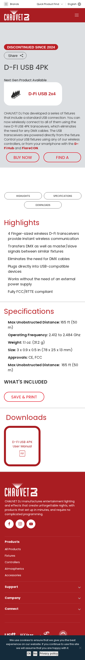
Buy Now (22, 157)
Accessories (13, 575)
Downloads (43, 205)
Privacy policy (49, 653)
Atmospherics (14, 569)
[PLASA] (46, 634)
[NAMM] (27, 634)
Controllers (12, 562)
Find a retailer (62, 158)
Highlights (23, 196)
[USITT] (10, 634)
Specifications (62, 196)
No (35, 653)
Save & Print (24, 397)
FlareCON (30, 148)
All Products (13, 549)
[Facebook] (9, 524)
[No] (80, 648)
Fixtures (10, 556)
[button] (11, 4)
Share (13, 56)
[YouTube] (30, 524)
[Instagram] (20, 524)
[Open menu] (76, 15)
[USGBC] (63, 634)
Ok (29, 653)
